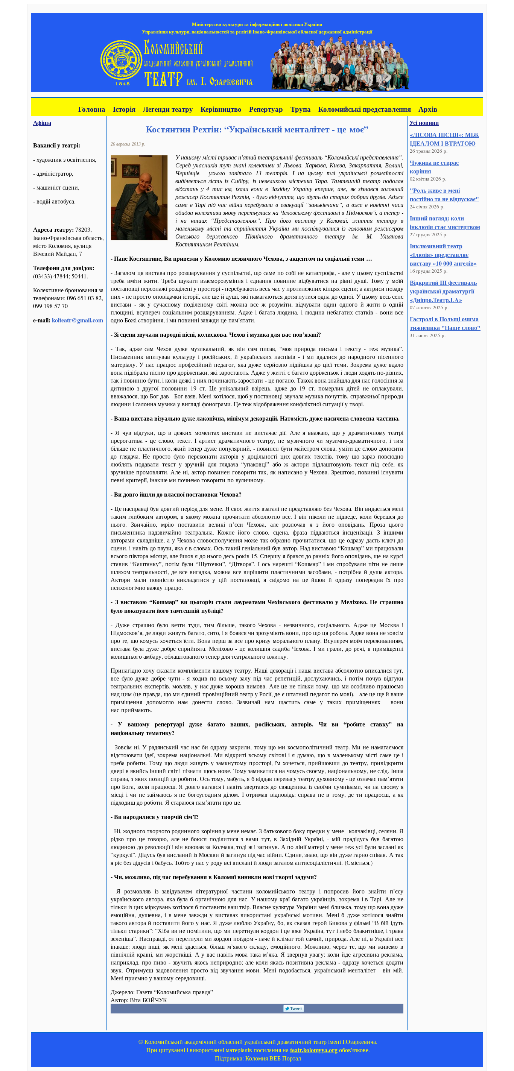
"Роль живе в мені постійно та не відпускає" (444, 194)
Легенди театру (168, 109)
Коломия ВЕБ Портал (273, 1058)
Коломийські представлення (364, 109)
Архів (427, 109)
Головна (91, 109)
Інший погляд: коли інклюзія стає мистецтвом (445, 222)
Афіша (42, 122)
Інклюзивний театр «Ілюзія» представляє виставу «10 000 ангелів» (443, 254)
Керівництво (221, 109)
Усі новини (424, 122)
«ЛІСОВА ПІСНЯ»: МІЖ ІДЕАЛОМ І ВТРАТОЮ (444, 138)
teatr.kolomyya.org (314, 1049)
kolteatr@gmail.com (77, 320)
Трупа (300, 109)
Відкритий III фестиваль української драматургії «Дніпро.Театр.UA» (443, 291)
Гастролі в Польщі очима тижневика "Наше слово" (445, 323)
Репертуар (266, 109)
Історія (124, 109)
